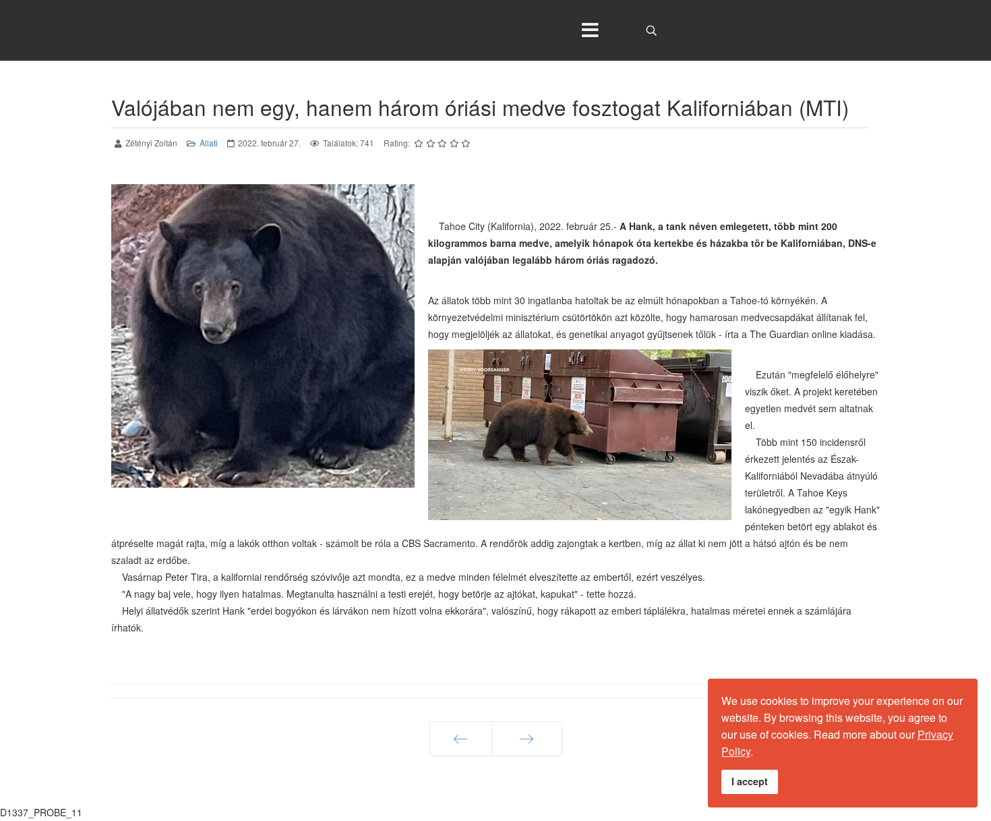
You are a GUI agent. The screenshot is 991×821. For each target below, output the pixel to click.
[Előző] (460, 739)
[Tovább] (527, 739)
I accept (749, 781)
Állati (209, 142)
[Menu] (590, 30)
